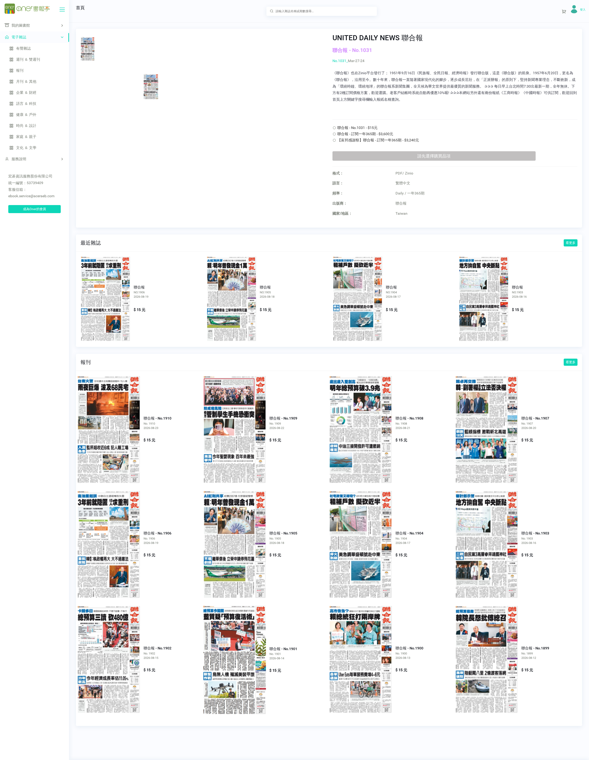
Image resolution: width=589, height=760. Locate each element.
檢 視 (108, 422)
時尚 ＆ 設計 (26, 125)
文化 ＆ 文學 (26, 148)
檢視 (105, 293)
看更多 (570, 243)
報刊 (19, 70)
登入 (583, 9)
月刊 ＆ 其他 (26, 81)
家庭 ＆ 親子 (26, 136)
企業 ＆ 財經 (26, 92)
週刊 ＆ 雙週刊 (28, 59)
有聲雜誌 (23, 48)
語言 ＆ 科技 (26, 103)
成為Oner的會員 (34, 209)
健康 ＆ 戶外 (26, 114)
